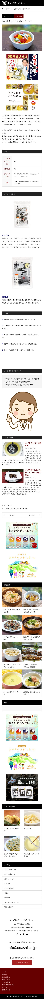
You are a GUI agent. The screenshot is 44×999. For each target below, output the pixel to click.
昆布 (23, 508)
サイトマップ (6, 987)
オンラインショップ (22, 962)
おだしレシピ (8, 16)
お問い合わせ (6, 990)
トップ (4, 972)
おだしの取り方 (9, 874)
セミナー (7, 898)
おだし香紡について (8, 985)
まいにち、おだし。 (22, 919)
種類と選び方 (8, 907)
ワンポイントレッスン (11, 902)
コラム (6, 893)
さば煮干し (6, 235)
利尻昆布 (5, 297)
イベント (7, 883)
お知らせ (4, 974)
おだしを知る (6, 977)
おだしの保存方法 (10, 869)
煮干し (27, 508)
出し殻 (13, 508)
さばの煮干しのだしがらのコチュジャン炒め (33, 472)
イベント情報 (8, 888)
